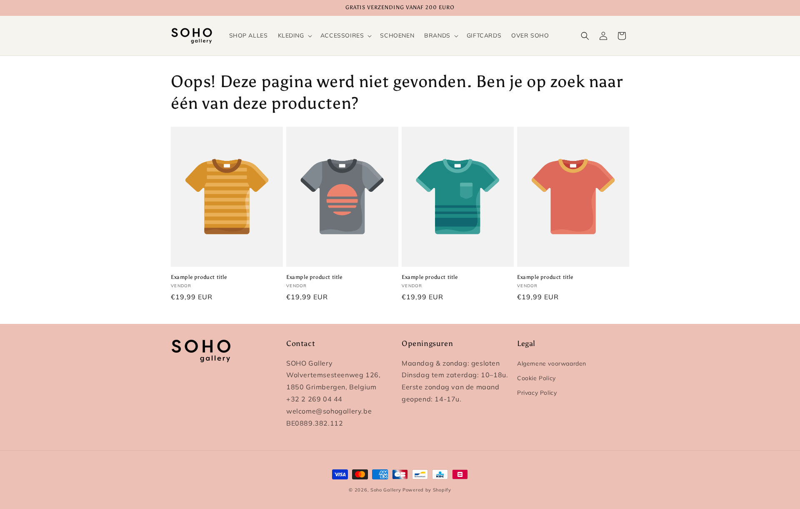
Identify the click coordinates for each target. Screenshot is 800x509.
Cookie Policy (536, 378)
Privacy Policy (537, 392)
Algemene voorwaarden (551, 363)
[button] (294, 35)
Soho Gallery (385, 490)
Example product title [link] (199, 277)
